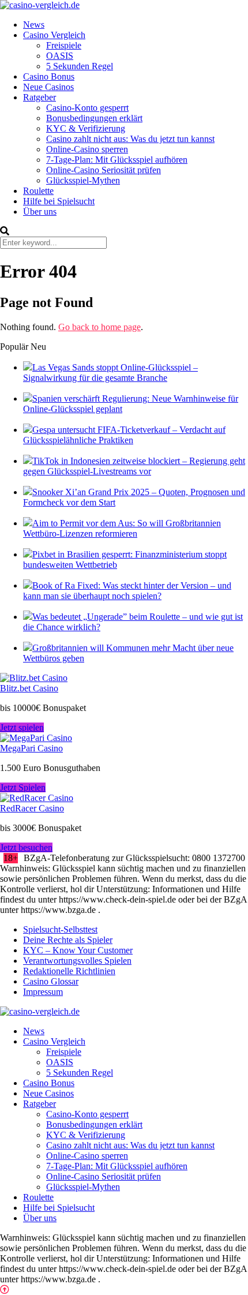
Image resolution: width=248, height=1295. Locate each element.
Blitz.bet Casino (29, 688)
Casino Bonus (48, 76)
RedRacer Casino (32, 808)
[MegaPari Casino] (36, 738)
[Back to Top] (4, 1289)
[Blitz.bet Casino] (33, 678)
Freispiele (63, 45)
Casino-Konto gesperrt (87, 108)
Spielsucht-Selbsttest (60, 929)
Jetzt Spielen (23, 787)
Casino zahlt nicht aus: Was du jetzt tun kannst (130, 139)
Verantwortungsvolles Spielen (77, 960)
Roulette (38, 191)
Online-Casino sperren (87, 149)
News (33, 24)
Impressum (43, 992)
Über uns (40, 211)
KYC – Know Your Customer (78, 950)
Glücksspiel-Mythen (83, 180)
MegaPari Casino (31, 748)
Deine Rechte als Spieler (67, 940)
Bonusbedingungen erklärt (94, 118)
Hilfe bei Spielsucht (59, 201)
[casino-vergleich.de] (40, 5)
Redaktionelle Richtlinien (69, 971)
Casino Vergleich (54, 35)
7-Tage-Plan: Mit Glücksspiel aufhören (116, 159)
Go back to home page (99, 327)
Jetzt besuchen (26, 847)
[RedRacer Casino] (36, 798)
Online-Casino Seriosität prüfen (103, 170)
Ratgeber (39, 97)
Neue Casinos (48, 87)
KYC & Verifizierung (85, 128)
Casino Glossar (50, 981)
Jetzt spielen (22, 727)
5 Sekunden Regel (79, 66)
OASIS (59, 56)
